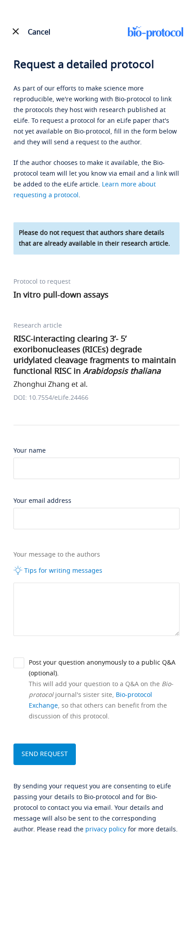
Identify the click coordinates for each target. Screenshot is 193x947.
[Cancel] (15, 31)
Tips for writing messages (62, 570)
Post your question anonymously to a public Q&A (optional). (102, 668)
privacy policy (105, 829)
